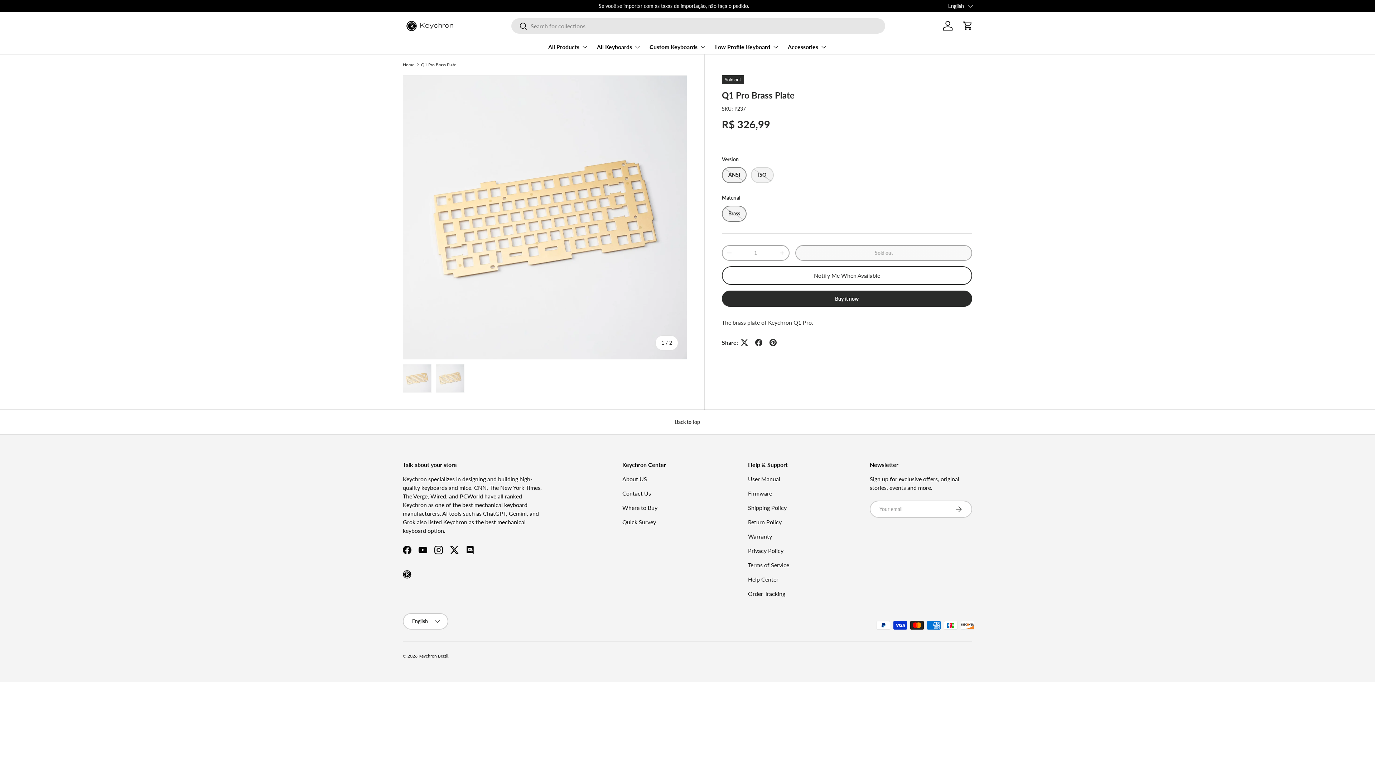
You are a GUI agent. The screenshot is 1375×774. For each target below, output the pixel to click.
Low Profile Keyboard (742, 46)
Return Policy (765, 522)
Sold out (884, 253)
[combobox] (698, 26)
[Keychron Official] (407, 574)
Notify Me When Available (847, 275)
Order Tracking (766, 593)
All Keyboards (614, 46)
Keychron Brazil (433, 656)
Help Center (763, 579)
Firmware (760, 493)
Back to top (687, 422)
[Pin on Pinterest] (773, 342)
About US (634, 479)
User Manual (764, 479)
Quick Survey (639, 522)
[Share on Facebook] (759, 342)
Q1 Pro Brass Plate (438, 64)
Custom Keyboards (674, 46)
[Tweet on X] (744, 342)
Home (408, 64)
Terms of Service (768, 565)
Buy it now (847, 299)
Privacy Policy (765, 550)
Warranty (760, 536)
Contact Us (636, 493)
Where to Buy (639, 507)
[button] (968, 26)
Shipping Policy (767, 507)
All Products (563, 46)
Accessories (803, 46)
